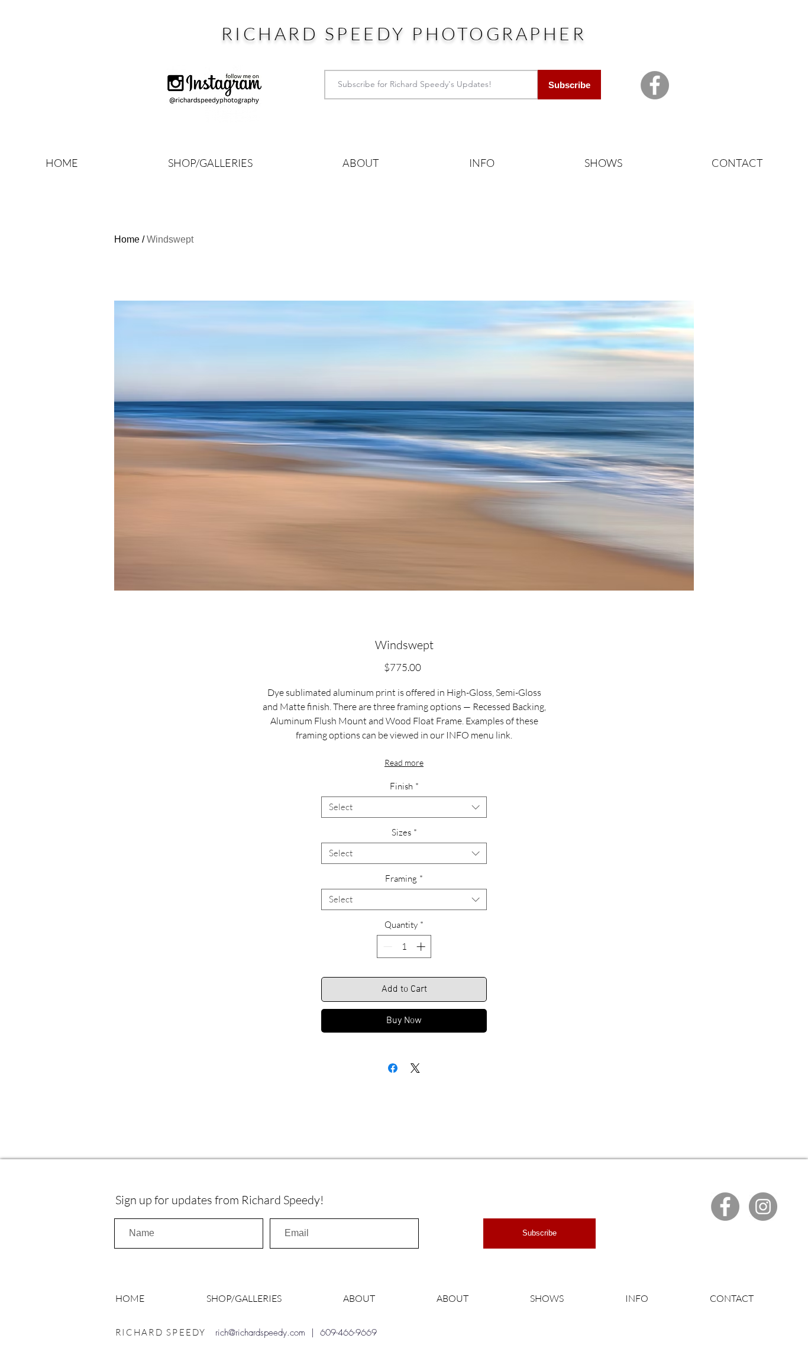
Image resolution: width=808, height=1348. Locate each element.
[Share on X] (415, 1068)
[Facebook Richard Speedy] (655, 85)
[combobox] (404, 807)
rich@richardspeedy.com (260, 1333)
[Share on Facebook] (393, 1068)
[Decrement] (387, 946)
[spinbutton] (404, 946)
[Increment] (422, 946)
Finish (404, 786)
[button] (210, 163)
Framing (404, 878)
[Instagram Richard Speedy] (763, 1206)
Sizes (404, 832)
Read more (404, 762)
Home (127, 239)
